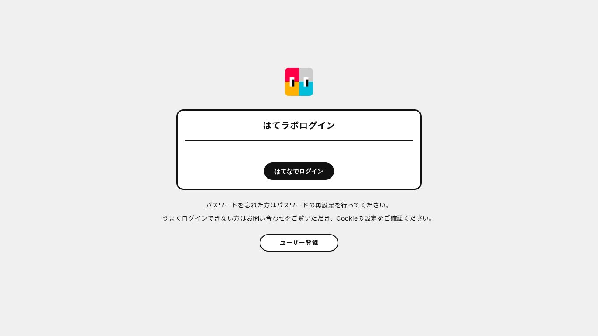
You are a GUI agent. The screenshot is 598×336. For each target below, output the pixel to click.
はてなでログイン (299, 171)
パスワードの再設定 (306, 205)
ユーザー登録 (299, 242)
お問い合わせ (265, 218)
